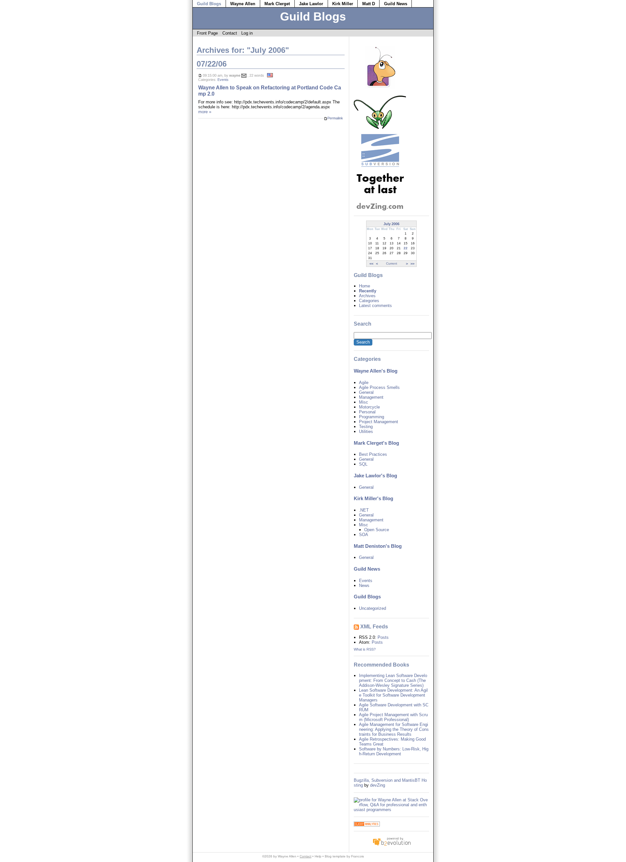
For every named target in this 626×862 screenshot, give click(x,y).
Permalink (335, 118)
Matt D (368, 3)
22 (406, 248)
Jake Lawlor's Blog (375, 475)
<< (371, 264)
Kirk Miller (342, 3)
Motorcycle (369, 407)
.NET (364, 510)
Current (391, 263)
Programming (371, 416)
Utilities (366, 431)
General (366, 392)
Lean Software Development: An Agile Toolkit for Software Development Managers (393, 695)
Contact (229, 33)
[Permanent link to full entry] (200, 75)
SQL (363, 464)
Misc (363, 402)
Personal (367, 411)
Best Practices (373, 454)
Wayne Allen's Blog (375, 371)
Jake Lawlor (311, 3)
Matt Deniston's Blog (378, 546)
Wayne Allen (242, 3)
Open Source (376, 529)
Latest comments (375, 305)
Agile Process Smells (379, 387)
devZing (377, 785)
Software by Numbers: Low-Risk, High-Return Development (393, 751)
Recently (367, 290)
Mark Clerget (277, 3)
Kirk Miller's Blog (373, 498)
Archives (367, 295)
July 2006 (391, 224)
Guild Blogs (209, 3)
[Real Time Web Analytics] (367, 825)
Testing (366, 426)
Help (318, 856)
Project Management (378, 421)
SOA (363, 534)
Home (364, 286)
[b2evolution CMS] (391, 845)
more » (204, 111)
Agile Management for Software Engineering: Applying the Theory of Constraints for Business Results (394, 729)
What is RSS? (365, 649)
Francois (357, 856)
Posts (383, 637)
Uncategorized (372, 608)
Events (223, 80)
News (364, 585)
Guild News (395, 3)
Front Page (207, 33)
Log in (247, 33)
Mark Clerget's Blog (376, 443)
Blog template (335, 856)
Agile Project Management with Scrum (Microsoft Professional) (393, 717)
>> (412, 264)
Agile (363, 382)
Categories (369, 300)
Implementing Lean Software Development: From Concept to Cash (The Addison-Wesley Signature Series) (393, 680)
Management (371, 397)
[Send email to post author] (243, 75)
